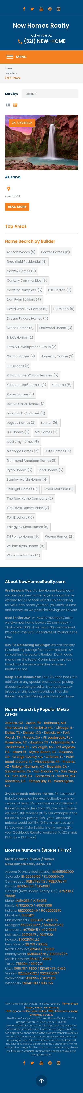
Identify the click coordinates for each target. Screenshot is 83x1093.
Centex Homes (21, 271)
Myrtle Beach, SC (42, 752)
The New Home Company (30, 498)
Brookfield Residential (27, 261)
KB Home (62, 384)
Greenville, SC (16, 742)
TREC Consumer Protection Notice (26, 1011)
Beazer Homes (55, 252)
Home (8, 68)
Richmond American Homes (32, 460)
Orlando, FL (54, 756)
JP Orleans (18, 366)
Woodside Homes (23, 555)
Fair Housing (51, 1007)
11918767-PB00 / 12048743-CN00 (40, 968)
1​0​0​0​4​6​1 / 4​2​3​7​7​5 (44, 920)
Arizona (13, 177)
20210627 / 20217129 (37, 934)
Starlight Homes (22, 489)
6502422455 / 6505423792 (42, 925)
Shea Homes (50, 470)
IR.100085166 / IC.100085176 (42, 876)
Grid (8, 105)
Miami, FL (19, 752)
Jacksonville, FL (17, 747)
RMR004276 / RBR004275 (47, 954)
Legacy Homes (21, 422)
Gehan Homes (21, 356)
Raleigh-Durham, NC (28, 766)
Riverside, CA (57, 766)
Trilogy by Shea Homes (28, 527)
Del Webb (64, 309)
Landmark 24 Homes (26, 413)
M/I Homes (46, 432)
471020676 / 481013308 (34, 905)
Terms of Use (70, 1003)
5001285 (27, 915)
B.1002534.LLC (29, 939)
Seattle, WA (66, 776)
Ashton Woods (21, 252)
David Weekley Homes (27, 309)
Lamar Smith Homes (25, 403)
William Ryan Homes (26, 546)
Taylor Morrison (58, 489)
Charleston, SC (16, 727)
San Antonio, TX (46, 771)
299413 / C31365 (42, 949)
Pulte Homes (57, 451)
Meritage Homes (23, 451)
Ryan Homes (19, 470)
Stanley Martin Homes (27, 479)
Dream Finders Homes (27, 318)
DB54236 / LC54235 (31, 900)
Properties (11, 73)
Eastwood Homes (55, 328)
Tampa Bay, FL (39, 781)
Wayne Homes (59, 536)
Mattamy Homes (23, 441)
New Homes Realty (41, 25)
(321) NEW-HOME (45, 41)
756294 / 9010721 (29, 963)
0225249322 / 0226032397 (38, 973)
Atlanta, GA (14, 723)
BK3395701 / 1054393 (33, 886)
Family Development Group (31, 347)
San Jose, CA (22, 776)
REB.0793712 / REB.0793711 (46, 881)
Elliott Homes (20, 337)
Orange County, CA (27, 756)
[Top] (41, 1081)
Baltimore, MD (55, 723)
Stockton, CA (15, 781)
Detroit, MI (52, 732)
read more (17, 206)
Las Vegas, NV (42, 747)
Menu (16, 57)
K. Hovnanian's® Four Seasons (32, 375)
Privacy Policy (33, 1007)
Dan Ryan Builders (24, 299)
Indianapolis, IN (62, 742)
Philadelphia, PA (47, 761)
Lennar (50, 422)
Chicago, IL (64, 727)
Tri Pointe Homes (23, 536)
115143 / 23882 (40, 959)
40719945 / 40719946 (39, 929)
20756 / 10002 (36, 944)
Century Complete (25, 290)
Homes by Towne (57, 356)
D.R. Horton (59, 290)
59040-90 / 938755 (37, 983)
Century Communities (27, 280)
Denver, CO (32, 732)
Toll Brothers (20, 517)
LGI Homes (18, 432)
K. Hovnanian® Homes (26, 384)
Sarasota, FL (44, 776)
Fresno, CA (31, 737)
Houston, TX (39, 742)
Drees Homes (20, 328)
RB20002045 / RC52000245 (39, 910)
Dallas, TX (12, 732)
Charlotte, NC (42, 727)
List (15, 105)
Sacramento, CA (18, 771)
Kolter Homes (20, 394)
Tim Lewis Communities (28, 508)
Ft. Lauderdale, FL (56, 737)
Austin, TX (33, 723)
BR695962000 (63, 871)
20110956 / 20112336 (40, 978)
